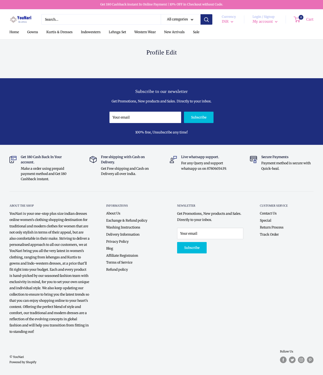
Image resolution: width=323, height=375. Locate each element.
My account (263, 21)
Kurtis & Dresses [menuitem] (59, 32)
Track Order (269, 234)
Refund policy (117, 269)
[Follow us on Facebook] (283, 360)
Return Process (272, 227)
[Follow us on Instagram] (301, 360)
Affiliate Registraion (122, 255)
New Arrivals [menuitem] (174, 32)
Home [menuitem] (14, 32)
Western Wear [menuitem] (145, 32)
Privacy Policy (117, 241)
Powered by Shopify (22, 362)
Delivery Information (123, 234)
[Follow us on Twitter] (292, 360)
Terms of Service (119, 262)
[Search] (206, 19)
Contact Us (268, 213)
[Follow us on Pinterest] (310, 360)
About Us (113, 213)
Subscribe (198, 117)
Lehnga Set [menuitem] (117, 32)
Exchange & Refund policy (126, 220)
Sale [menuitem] (196, 32)
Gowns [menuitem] (32, 32)
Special (265, 220)
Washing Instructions (123, 227)
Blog (109, 248)
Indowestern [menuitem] (90, 32)
